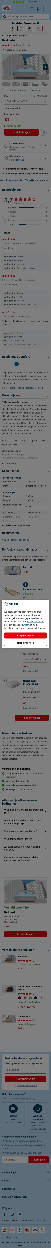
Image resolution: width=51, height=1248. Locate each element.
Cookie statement (35, 621)
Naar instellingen (25, 643)
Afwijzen (25, 625)
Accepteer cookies (25, 635)
